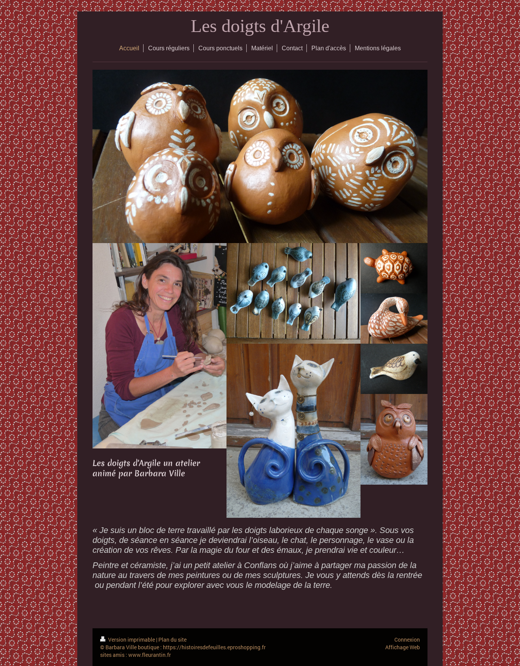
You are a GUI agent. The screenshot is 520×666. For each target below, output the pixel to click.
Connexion (407, 639)
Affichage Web (402, 647)
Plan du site (172, 639)
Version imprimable (131, 639)
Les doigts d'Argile (260, 26)
